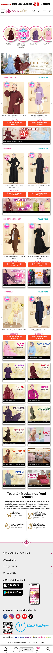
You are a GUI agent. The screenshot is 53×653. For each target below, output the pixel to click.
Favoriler (15, 651)
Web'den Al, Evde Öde (39, 516)
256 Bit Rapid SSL (17, 515)
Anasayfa (5, 651)
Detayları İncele (17, 526)
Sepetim (37, 649)
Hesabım (47, 651)
